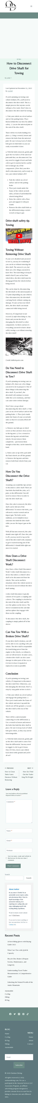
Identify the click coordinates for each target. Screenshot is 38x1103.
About (31, 1040)
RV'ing (19, 59)
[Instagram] (19, 1014)
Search (7, 874)
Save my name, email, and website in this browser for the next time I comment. (19, 858)
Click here (16, 915)
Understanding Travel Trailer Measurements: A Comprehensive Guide (19, 973)
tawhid (8, 78)
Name (9, 831)
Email (9, 841)
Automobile (9, 991)
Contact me (12, 924)
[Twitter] (14, 1014)
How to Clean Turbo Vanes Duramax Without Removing (11, 774)
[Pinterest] (23, 1014)
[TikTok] (28, 1014)
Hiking (7, 997)
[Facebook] (10, 1014)
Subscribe (19, 1065)
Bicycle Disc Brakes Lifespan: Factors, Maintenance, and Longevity (17, 962)
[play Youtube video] (19, 235)
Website (10, 850)
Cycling (7, 994)
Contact (30, 1044)
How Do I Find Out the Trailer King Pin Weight (27, 772)
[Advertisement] (19, 38)
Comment (11, 802)
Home (7, 1034)
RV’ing (7, 1040)
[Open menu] (31, 6)
